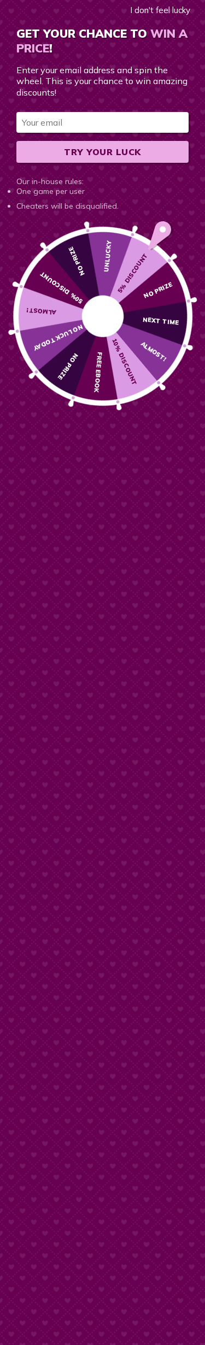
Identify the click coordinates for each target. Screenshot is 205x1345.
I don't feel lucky (160, 10)
